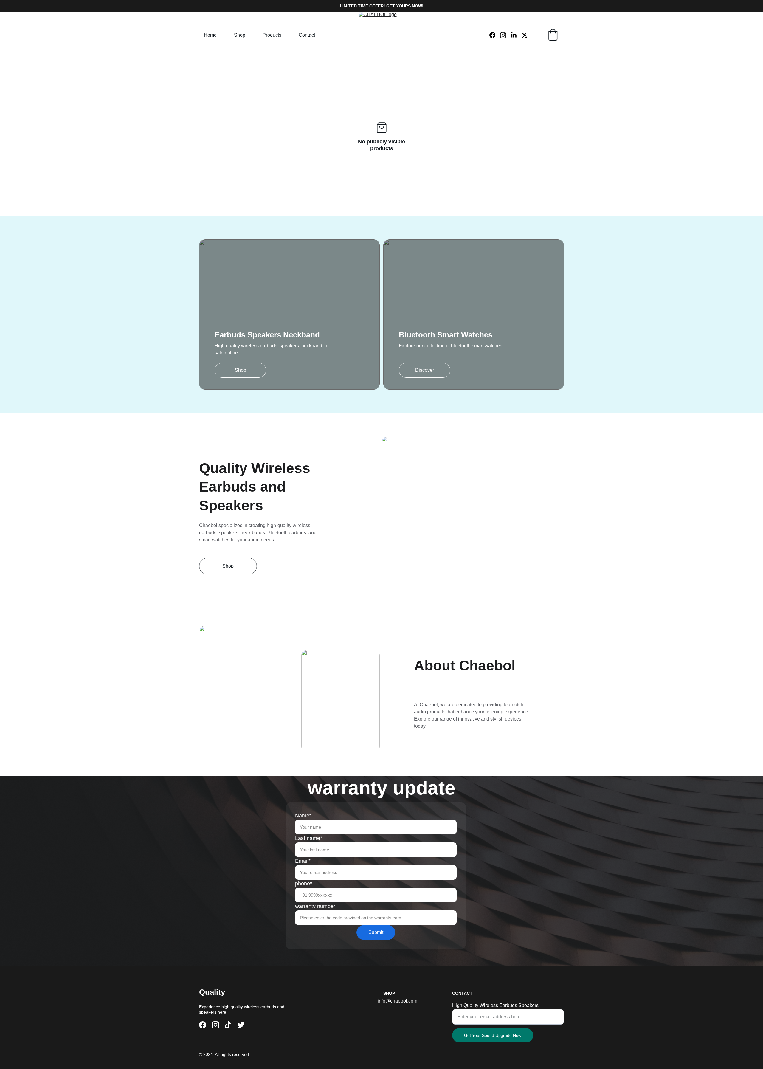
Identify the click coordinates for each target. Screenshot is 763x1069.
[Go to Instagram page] (505, 35)
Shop (239, 35)
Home (210, 35)
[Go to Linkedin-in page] (516, 35)
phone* (303, 884)
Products (272, 35)
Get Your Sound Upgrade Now (492, 1035)
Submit (375, 932)
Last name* (308, 838)
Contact (307, 35)
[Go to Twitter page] (525, 35)
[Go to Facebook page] (494, 35)
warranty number (315, 906)
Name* (303, 816)
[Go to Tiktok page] (228, 1024)
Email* (303, 861)
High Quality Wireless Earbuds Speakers (495, 1005)
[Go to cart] (553, 35)
